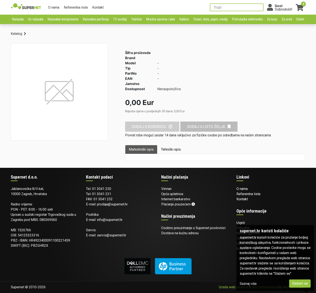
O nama (53, 7)
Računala (18, 19)
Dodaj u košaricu (149, 126)
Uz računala (35, 19)
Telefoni (136, 19)
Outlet (300, 19)
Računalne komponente (63, 19)
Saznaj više (248, 284)
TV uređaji (120, 19)
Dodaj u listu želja (206, 126)
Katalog (16, 34)
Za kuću (272, 19)
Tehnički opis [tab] (171, 149)
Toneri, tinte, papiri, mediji (210, 19)
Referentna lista (76, 7)
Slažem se (300, 283)
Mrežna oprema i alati (160, 19)
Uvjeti (240, 223)
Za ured (287, 19)
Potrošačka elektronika (247, 19)
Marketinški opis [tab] (141, 149)
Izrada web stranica (233, 287)
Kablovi (184, 19)
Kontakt (98, 7)
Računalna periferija (96, 19)
